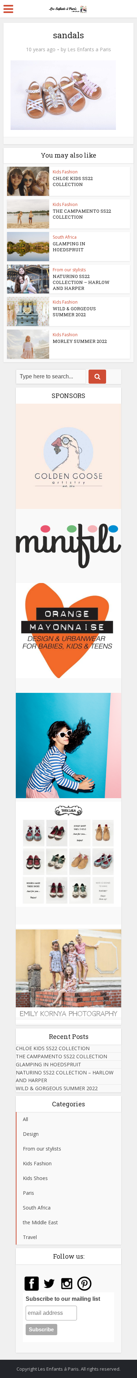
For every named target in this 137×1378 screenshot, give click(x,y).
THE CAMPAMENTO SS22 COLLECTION (82, 214)
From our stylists (69, 270)
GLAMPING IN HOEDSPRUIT (69, 246)
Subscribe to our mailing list (63, 1299)
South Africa (65, 237)
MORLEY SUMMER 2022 (80, 341)
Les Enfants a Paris (89, 49)
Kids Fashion (65, 172)
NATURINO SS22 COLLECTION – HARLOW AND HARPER (81, 282)
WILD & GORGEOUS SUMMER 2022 (74, 311)
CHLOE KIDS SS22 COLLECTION (73, 181)
